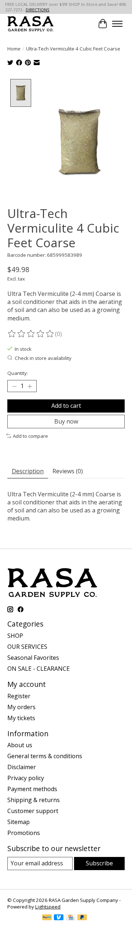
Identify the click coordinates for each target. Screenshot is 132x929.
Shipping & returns (33, 800)
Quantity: (17, 373)
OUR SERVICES (27, 647)
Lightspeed (47, 906)
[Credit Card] (70, 918)
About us (19, 745)
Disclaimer (21, 767)
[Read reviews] (31, 334)
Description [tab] (28, 471)
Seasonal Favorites (33, 658)
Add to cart (66, 406)
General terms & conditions (44, 756)
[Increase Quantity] (29, 386)
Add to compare (30, 436)
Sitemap (18, 822)
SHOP (15, 636)
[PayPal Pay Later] (82, 918)
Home (14, 48)
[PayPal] (47, 918)
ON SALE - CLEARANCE (38, 669)
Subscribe (99, 863)
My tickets (21, 718)
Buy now (66, 421)
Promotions (23, 833)
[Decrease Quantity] (14, 386)
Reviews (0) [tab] (67, 471)
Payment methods (32, 789)
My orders (21, 707)
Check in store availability (43, 358)
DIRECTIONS (38, 9)
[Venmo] (58, 918)
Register (18, 696)
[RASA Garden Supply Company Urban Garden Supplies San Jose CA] (30, 23)
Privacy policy (25, 778)
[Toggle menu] (117, 23)
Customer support (32, 811)
